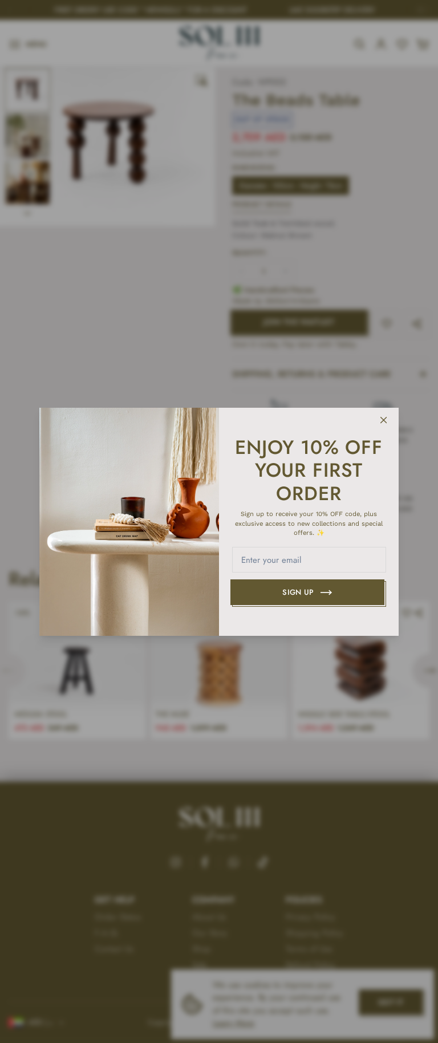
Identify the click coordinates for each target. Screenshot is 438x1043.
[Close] (383, 420)
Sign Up (298, 592)
